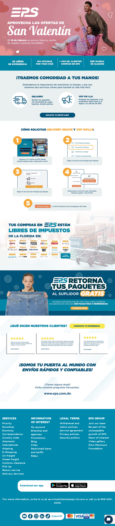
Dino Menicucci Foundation (97, 447)
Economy (8, 431)
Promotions (38, 438)
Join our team (97, 423)
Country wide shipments (10, 440)
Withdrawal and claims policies (69, 425)
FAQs (34, 445)
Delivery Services (13, 474)
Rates (34, 456)
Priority (7, 423)
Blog (34, 442)
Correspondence (12, 434)
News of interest (98, 438)
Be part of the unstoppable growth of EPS (97, 430)
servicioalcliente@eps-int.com (66, 499)
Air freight (8, 456)
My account (38, 427)
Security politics (70, 438)
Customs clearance (13, 463)
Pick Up (7, 467)
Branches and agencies (39, 433)
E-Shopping (9, 452)
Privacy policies (69, 434)
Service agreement (71, 431)
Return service (11, 470)
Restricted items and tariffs (41, 451)
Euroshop (8, 427)
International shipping (10, 447)
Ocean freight (10, 459)
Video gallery (96, 441)
